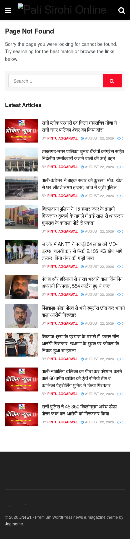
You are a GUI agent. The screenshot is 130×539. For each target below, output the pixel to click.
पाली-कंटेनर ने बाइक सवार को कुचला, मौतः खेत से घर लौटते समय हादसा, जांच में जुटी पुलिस (82, 183)
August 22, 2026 (99, 138)
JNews (25, 517)
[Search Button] (112, 80)
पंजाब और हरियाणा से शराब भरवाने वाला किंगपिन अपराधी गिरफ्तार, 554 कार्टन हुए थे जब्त (82, 282)
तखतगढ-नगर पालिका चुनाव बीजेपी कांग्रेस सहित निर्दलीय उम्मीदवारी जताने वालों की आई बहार (83, 155)
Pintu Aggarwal (62, 138)
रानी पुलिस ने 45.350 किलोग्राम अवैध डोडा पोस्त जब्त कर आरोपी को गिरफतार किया (79, 410)
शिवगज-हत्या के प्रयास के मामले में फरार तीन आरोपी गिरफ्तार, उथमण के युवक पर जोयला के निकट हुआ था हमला (80, 343)
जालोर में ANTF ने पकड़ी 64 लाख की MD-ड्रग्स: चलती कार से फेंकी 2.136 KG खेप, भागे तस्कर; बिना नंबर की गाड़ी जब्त (82, 250)
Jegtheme (14, 523)
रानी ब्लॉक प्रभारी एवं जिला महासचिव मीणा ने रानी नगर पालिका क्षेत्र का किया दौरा (79, 126)
